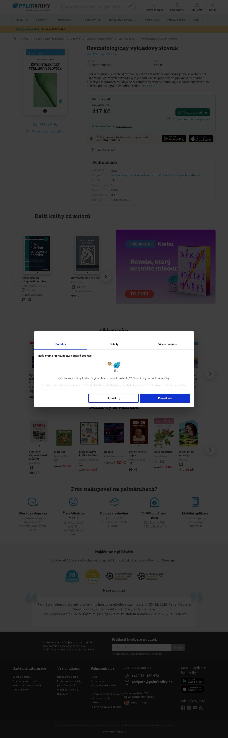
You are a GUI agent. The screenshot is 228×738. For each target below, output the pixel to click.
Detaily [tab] (114, 344)
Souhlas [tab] (60, 344)
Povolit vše (165, 398)
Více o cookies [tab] (167, 344)
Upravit (111, 398)
